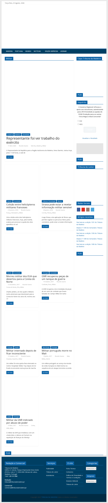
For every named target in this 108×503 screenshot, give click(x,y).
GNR (7, 428)
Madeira (9, 51)
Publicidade (50, 469)
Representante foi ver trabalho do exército (32, 140)
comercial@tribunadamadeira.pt (15, 488)
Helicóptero (14, 213)
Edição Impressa (51, 51)
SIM (80, 121)
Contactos (69, 472)
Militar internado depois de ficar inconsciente (21, 352)
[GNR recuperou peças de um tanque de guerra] (57, 237)
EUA (18, 287)
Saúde (17, 347)
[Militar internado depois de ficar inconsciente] (21, 312)
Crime (33, 425)
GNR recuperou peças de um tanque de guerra (55, 277)
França (8, 213)
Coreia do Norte (11, 287)
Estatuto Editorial (72, 481)
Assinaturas (50, 475)
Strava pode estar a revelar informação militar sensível (57, 206)
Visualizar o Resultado (89, 138)
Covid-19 (10, 134)
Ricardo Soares (23, 146)
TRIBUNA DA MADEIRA (49, 497)
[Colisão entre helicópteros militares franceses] (21, 166)
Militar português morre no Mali (57, 352)
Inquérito (15, 359)
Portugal (19, 51)
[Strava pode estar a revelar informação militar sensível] (57, 166)
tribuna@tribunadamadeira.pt (15, 482)
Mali (68, 356)
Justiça (9, 417)
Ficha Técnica (70, 469)
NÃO (81, 124)
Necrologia (46, 347)
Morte (48, 359)
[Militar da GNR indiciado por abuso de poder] (21, 381)
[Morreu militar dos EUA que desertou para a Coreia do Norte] (21, 237)
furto (49, 284)
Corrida (44, 213)
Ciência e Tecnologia (49, 201)
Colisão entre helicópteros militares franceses (20, 206)
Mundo (28, 51)
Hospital (8, 359)
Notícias (37, 51)
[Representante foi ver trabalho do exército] (39, 63)
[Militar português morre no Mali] (57, 312)
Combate (44, 284)
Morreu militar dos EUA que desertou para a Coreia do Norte (21, 279)
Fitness (49, 213)
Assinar (63, 51)
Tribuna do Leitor (52, 472)
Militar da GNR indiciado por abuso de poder (19, 421)
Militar (44, 146)
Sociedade (26, 134)
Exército (33, 146)
